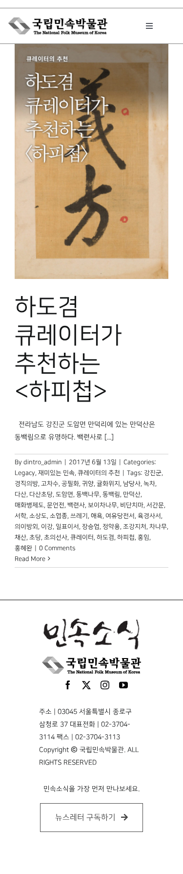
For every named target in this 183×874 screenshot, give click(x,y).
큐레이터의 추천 (99, 472)
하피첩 (126, 537)
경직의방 (26, 483)
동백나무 (88, 494)
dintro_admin (42, 462)
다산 (20, 494)
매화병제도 (29, 505)
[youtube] (123, 685)
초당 (35, 537)
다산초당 (41, 494)
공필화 (70, 483)
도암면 (64, 494)
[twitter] (86, 685)
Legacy (25, 472)
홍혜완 (23, 548)
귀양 (88, 483)
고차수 (50, 483)
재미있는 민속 (56, 472)
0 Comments (57, 548)
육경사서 (149, 515)
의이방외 (26, 526)
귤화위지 (108, 483)
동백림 (111, 494)
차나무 (158, 526)
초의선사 (55, 537)
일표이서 (67, 526)
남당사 (132, 483)
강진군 (153, 472)
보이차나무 (102, 505)
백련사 (76, 505)
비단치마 (131, 505)
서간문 (155, 505)
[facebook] (67, 685)
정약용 (111, 526)
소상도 (38, 515)
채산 (20, 537)
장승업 (91, 526)
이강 (47, 526)
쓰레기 (79, 515)
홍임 (143, 537)
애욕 (96, 515)
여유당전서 (120, 515)
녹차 (149, 483)
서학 (20, 515)
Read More (30, 558)
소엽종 (58, 515)
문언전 (55, 505)
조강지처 (134, 526)
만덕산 (132, 494)
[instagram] (105, 685)
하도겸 (105, 537)
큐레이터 (82, 537)
